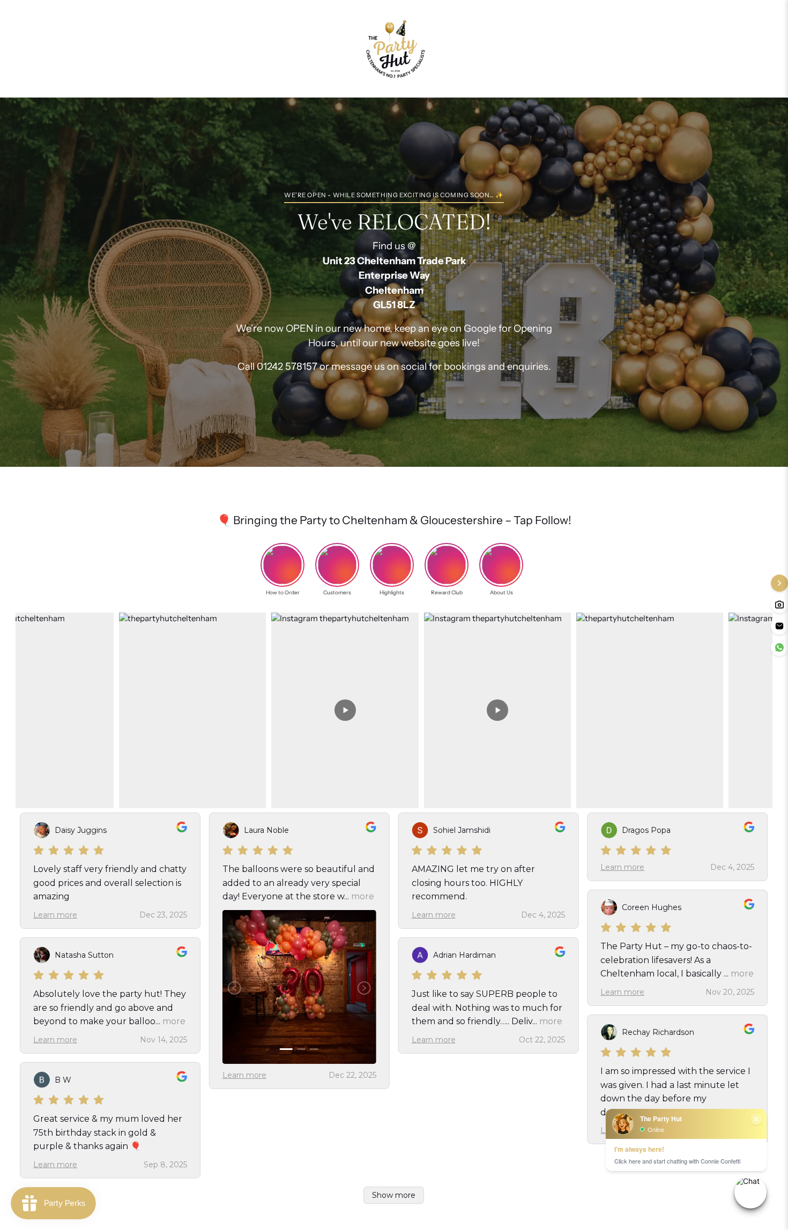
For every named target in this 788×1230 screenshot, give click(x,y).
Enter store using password (510, 48)
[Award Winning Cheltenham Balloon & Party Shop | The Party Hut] (394, 49)
